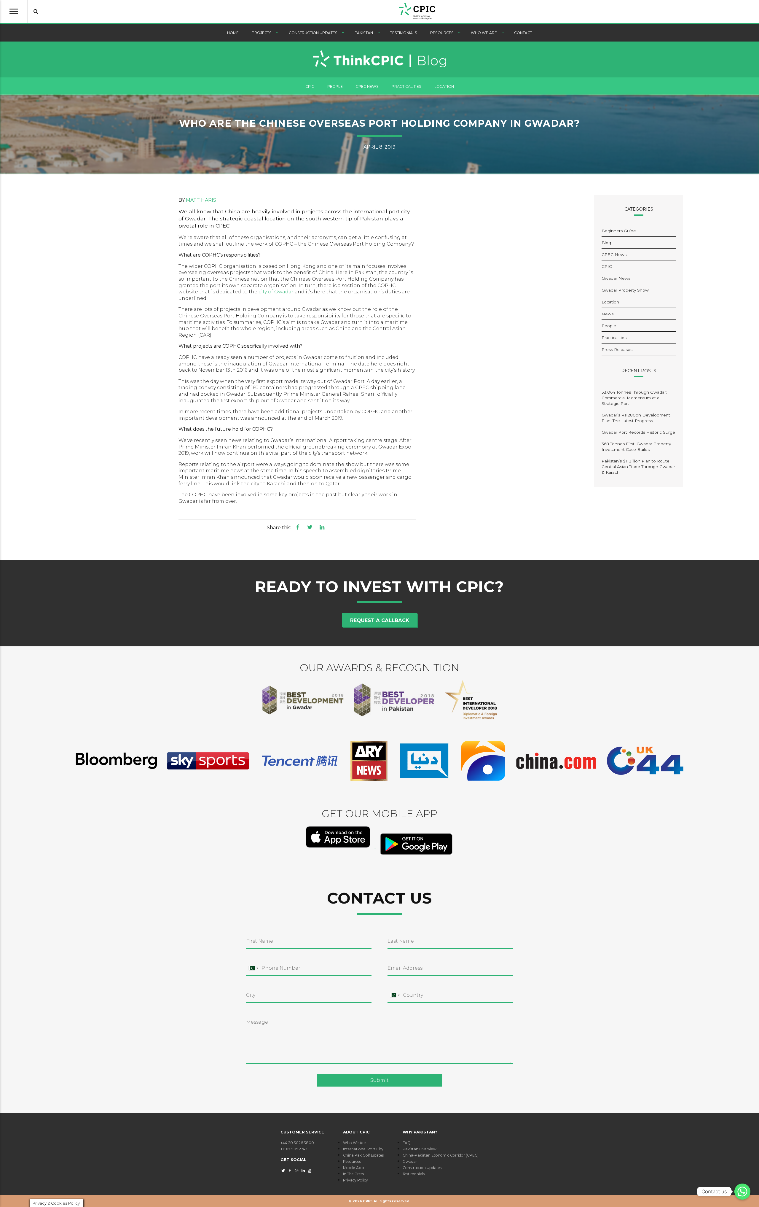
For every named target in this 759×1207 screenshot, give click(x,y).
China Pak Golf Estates (363, 1155)
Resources (442, 33)
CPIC (309, 86)
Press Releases (617, 349)
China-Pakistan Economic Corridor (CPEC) (441, 1155)
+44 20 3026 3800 (297, 1143)
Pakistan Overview (419, 1149)
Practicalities (406, 86)
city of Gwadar (277, 292)
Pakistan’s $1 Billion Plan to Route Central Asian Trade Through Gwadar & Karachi (638, 467)
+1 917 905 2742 (293, 1149)
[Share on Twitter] (310, 527)
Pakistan (364, 33)
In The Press (353, 1174)
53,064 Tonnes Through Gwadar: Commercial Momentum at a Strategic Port (634, 398)
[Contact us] (742, 1192)
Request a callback (379, 620)
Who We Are (484, 33)
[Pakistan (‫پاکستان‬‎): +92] (253, 968)
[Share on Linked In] (322, 527)
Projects (262, 33)
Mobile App (353, 1167)
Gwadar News (616, 278)
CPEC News (367, 86)
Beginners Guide (619, 230)
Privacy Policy (355, 1180)
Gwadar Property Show (625, 290)
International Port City (363, 1149)
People (335, 86)
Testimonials (403, 33)
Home (233, 33)
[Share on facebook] (298, 527)
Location (444, 86)
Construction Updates (313, 33)
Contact (523, 33)
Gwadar (410, 1161)
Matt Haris (201, 200)
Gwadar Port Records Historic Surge (638, 432)
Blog (606, 242)
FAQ (407, 1143)
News (607, 313)
